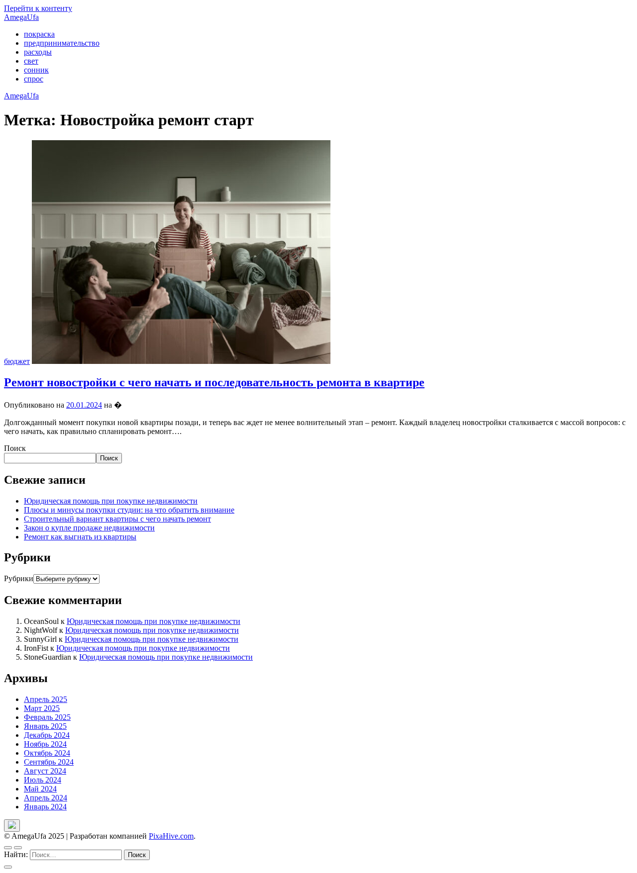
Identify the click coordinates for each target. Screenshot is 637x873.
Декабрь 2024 (47, 735)
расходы (38, 52)
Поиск (15, 448)
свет (31, 61)
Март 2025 (42, 708)
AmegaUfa (21, 17)
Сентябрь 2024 (49, 762)
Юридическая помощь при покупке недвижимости (111, 501)
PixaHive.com (171, 836)
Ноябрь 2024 (45, 744)
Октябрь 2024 (47, 753)
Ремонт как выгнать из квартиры (80, 536)
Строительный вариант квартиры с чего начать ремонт (117, 519)
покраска (39, 34)
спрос (33, 79)
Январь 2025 (45, 726)
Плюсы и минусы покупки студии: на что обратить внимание (129, 510)
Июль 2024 (42, 780)
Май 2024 (40, 789)
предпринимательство (62, 43)
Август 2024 (45, 771)
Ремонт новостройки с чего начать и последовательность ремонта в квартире (214, 382)
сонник (36, 70)
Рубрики (18, 578)
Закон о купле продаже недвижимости (89, 528)
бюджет (17, 361)
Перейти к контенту (38, 8)
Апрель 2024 (45, 797)
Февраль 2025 (47, 717)
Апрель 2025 (45, 699)
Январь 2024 (45, 806)
